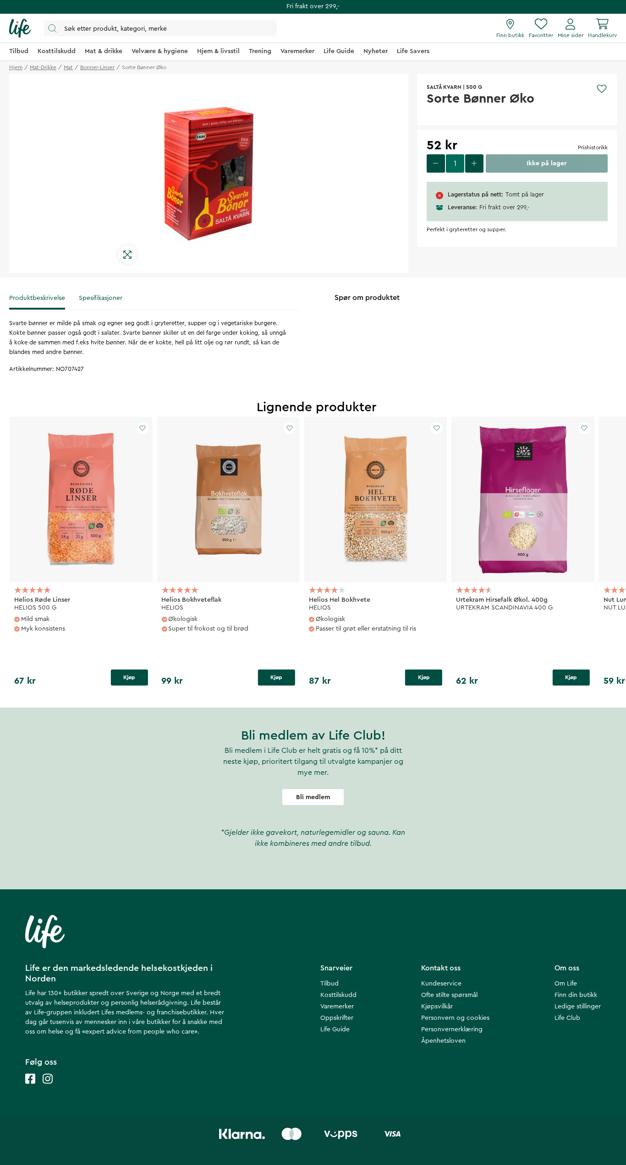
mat (68, 67)
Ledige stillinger (578, 1006)
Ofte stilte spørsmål (449, 995)
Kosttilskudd (338, 995)
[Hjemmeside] (20, 28)
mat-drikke (43, 67)
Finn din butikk (576, 995)
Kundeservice (441, 983)
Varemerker (337, 1006)
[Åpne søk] (160, 28)
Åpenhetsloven (443, 1041)
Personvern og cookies (455, 1018)
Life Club (567, 1018)
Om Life (566, 983)
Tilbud (329, 983)
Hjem (15, 67)
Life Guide (335, 1029)
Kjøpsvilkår (437, 1006)
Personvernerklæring (452, 1029)
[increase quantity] (474, 163)
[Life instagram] (48, 1088)
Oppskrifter (336, 1018)
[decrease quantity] (436, 163)
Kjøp (129, 677)
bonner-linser (97, 67)
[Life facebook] (30, 1088)
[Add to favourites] (602, 89)
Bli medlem (313, 797)
